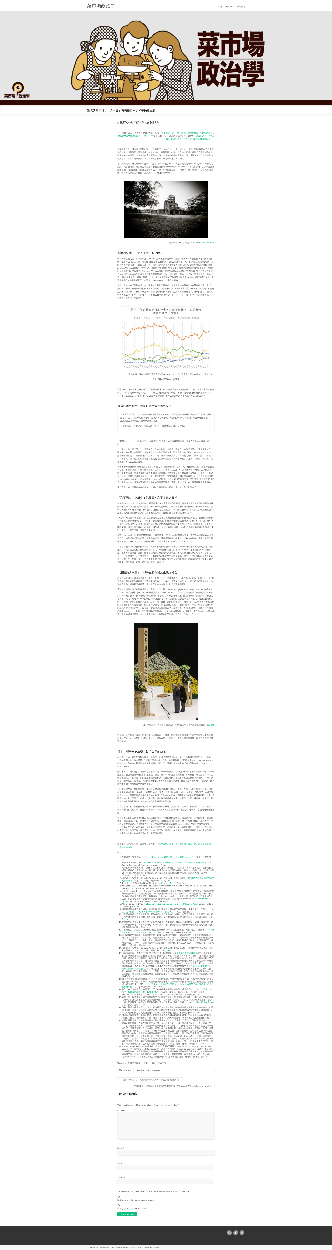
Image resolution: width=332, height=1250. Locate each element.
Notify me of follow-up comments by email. (136, 1200)
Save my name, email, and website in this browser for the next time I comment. (155, 1191)
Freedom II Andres (206, 242)
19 (143, 780)
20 (161, 794)
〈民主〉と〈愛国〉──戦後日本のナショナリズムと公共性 (168, 910)
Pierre (211, 929)
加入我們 (241, 6)
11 (164, 561)
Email (120, 1163)
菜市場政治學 (101, 5)
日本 (153, 1063)
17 (145, 759)
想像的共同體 (134, 1063)
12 (180, 577)
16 (128, 740)
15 (193, 613)
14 (132, 610)
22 (213, 829)
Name (120, 1148)
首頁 (220, 6)
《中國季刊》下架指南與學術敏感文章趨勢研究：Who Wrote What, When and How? (171, 1086)
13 (176, 592)
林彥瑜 (142, 1070)
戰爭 (146, 1063)
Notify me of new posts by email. (131, 1208)
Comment (122, 1110)
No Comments (155, 1070)
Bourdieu (126, 932)
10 (191, 512)
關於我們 (229, 6)
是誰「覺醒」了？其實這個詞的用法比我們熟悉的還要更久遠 (150, 1079)
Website (121, 1177)
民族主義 (162, 1063)
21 (157, 809)
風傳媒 (211, 724)
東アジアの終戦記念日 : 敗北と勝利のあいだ (171, 857)
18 (178, 771)
